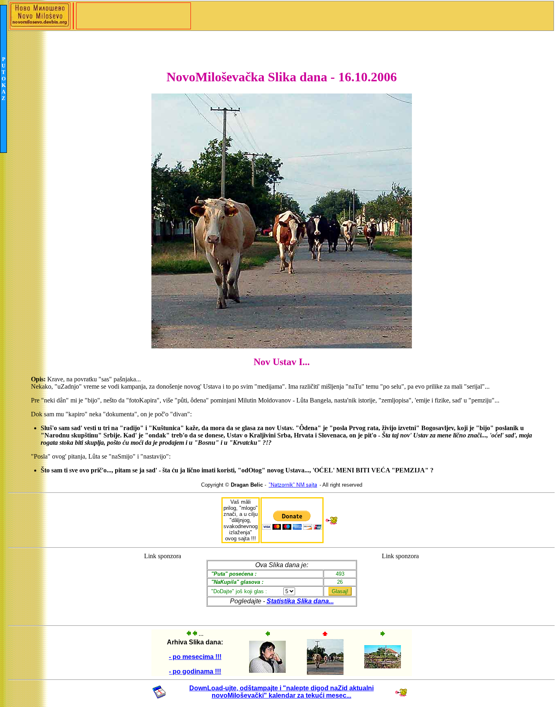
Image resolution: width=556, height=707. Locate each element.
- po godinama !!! (195, 671)
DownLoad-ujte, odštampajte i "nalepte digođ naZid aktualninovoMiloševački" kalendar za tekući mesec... (281, 692)
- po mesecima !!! (195, 656)
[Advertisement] (162, 585)
